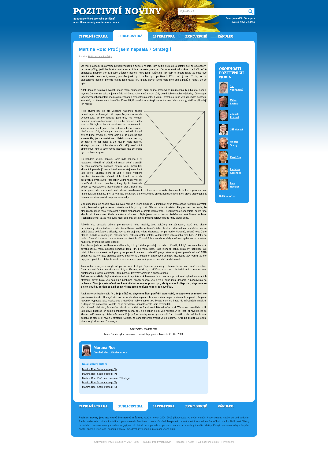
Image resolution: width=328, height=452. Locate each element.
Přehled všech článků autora (110, 352)
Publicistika (130, 35)
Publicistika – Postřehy (100, 56)
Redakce (179, 441)
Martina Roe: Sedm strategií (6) (99, 382)
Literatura (164, 36)
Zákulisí (225, 36)
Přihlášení (228, 441)
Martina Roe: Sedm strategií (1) (99, 369)
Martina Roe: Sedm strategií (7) (99, 373)
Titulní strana (93, 36)
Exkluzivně (196, 36)
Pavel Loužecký (117, 441)
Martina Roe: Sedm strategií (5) (99, 386)
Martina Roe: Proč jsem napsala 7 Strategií (106, 378)
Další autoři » (227, 196)
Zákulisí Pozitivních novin (157, 441)
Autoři (191, 441)
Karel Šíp (235, 157)
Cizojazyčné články (208, 441)
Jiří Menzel (236, 129)
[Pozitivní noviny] (117, 10)
